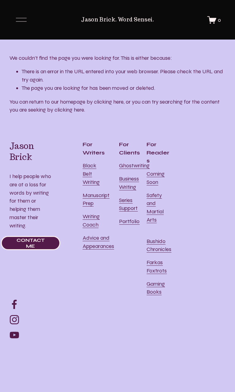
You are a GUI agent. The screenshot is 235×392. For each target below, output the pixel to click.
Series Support (128, 204)
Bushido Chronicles (159, 245)
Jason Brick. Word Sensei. (117, 19)
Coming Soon (156, 177)
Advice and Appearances (98, 241)
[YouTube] (14, 335)
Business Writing (129, 182)
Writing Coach (91, 220)
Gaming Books (156, 287)
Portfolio (129, 221)
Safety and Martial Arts (155, 207)
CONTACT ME (31, 243)
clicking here (109, 101)
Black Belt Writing (91, 173)
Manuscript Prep (96, 199)
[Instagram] (14, 320)
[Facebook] (14, 304)
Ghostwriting (134, 165)
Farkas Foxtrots (157, 266)
